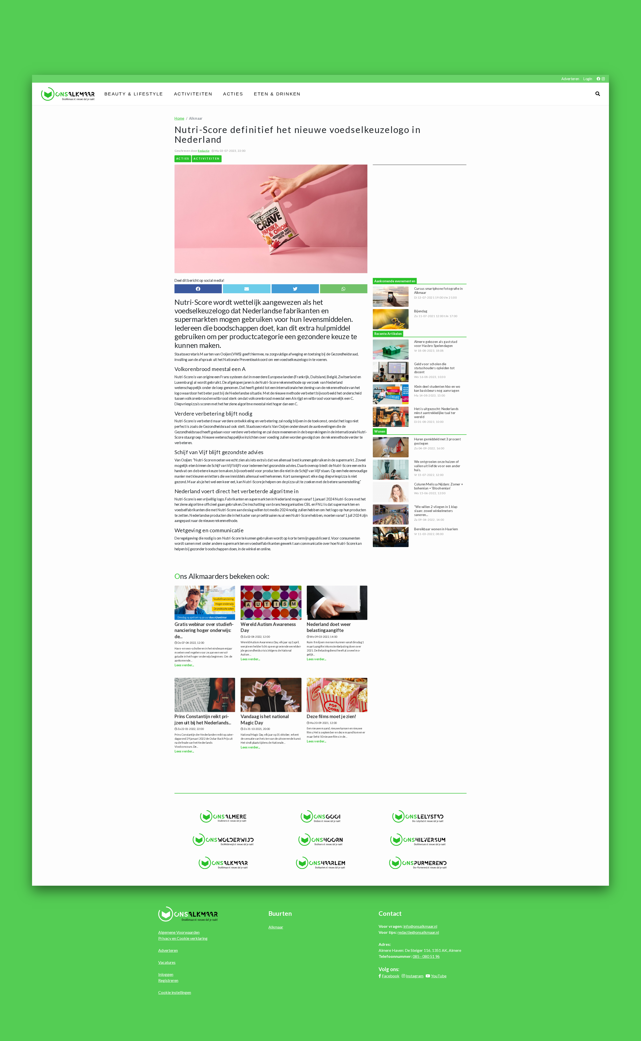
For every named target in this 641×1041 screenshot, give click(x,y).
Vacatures (167, 962)
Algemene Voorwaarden (179, 932)
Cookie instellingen (174, 992)
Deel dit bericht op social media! (199, 280)
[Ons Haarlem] (320, 863)
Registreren (168, 980)
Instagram (414, 975)
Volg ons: (389, 969)
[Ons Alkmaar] (223, 863)
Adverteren (570, 79)
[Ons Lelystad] (417, 816)
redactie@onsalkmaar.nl (418, 932)
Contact (390, 913)
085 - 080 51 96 (426, 956)
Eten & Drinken (277, 93)
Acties (233, 93)
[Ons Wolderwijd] (223, 839)
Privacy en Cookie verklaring (183, 938)
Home (179, 118)
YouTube (438, 975)
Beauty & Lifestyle (133, 93)
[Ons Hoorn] (320, 839)
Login (587, 79)
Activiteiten (193, 93)
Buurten (280, 913)
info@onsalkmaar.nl (420, 926)
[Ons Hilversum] (417, 839)
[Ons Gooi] (320, 816)
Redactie (203, 150)
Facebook (390, 975)
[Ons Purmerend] (417, 863)
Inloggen (165, 974)
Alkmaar (275, 927)
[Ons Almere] (223, 816)
